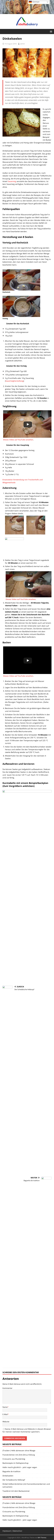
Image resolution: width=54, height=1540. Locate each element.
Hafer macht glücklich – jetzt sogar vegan (20, 1467)
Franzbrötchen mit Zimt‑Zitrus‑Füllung (19, 1455)
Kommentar (7, 1388)
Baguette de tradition (11, 1471)
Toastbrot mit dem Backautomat (16, 1491)
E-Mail (5, 1414)
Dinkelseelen (8, 1475)
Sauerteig (12, 181)
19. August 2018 (10, 44)
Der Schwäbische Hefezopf (14, 1480)
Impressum (7, 1531)
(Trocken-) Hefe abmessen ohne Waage (19, 1450)
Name (5, 1407)
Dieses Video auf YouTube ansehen (18, 439)
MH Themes (42, 1537)
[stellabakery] (27, 12)
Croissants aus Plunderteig (14, 1459)
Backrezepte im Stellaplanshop (16, 1463)
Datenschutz (17, 1531)
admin (22, 44)
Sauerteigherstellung (14, 381)
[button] (50, 31)
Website (6, 1421)
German (35, 2)
